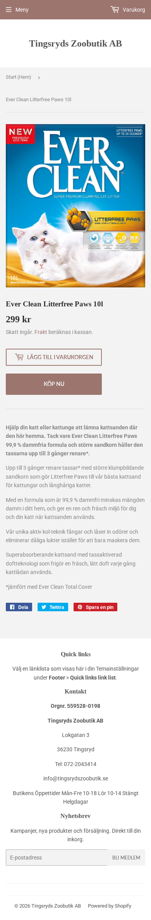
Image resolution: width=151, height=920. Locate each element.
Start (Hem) (18, 77)
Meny (22, 10)
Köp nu (54, 383)
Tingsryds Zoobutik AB (75, 43)
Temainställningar (117, 669)
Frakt (40, 332)
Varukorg (133, 10)
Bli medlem (126, 858)
